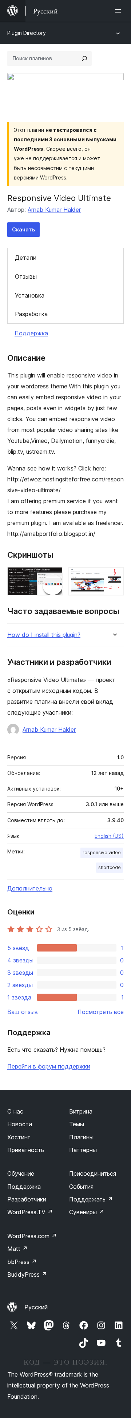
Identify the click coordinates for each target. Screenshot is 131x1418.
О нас (15, 1111)
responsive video (102, 852)
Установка (29, 295)
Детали (25, 257)
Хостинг (18, 1137)
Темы (76, 1124)
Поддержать (91, 1199)
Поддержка (31, 333)
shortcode (109, 867)
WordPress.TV (30, 1212)
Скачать (23, 229)
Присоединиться (92, 1173)
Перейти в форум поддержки (48, 1066)
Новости (19, 1124)
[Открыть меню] (119, 11)
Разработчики (26, 1199)
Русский (36, 1307)
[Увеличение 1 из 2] (52, 577)
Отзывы (26, 276)
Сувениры (86, 1212)
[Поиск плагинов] (84, 58)
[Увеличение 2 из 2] (114, 577)
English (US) (109, 836)
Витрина (80, 1111)
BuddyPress (27, 1274)
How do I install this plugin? (43, 634)
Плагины (81, 1137)
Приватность (25, 1150)
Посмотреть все (101, 1011)
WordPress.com (32, 1236)
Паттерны (83, 1150)
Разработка (31, 314)
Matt (17, 1248)
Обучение (20, 1173)
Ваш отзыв (22, 1011)
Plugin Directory (26, 33)
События (81, 1186)
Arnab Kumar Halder (54, 209)
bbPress (22, 1261)
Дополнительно (29, 888)
